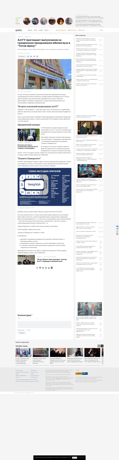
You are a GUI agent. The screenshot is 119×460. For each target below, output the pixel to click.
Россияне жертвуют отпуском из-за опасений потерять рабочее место (84, 154)
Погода (17, 373)
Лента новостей (80, 35)
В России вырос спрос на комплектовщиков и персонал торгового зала (86, 80)
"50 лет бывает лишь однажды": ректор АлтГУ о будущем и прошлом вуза (52, 260)
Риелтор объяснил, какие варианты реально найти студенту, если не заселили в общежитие (87, 191)
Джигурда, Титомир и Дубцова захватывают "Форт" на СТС (86, 140)
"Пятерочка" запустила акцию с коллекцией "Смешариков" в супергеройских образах (86, 149)
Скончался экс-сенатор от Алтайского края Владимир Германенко (86, 136)
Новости (30, 30)
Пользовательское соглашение (22, 372)
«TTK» (33, 392)
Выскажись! (22, 56)
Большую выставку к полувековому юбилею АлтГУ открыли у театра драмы (28, 146)
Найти (101, 30)
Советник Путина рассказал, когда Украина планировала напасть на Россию (86, 263)
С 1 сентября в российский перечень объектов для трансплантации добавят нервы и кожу (85, 269)
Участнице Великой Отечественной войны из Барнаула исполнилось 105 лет (86, 65)
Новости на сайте (19, 370)
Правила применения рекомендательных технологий (26, 379)
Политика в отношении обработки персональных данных (27, 381)
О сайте (32, 373)
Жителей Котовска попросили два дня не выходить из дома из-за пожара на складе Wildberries (86, 55)
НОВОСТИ (20, 36)
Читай (35, 30)
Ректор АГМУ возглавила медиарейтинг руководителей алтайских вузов (85, 247)
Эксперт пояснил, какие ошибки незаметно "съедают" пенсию (86, 241)
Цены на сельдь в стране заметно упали (86, 231)
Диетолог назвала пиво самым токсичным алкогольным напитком (86, 84)
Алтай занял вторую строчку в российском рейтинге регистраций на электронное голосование (86, 258)
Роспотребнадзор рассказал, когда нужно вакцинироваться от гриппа (86, 223)
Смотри (46, 30)
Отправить (21, 332)
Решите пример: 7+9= (23, 330)
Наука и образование (50, 256)
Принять (75, 457)
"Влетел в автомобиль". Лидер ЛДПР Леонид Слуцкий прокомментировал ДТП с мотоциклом (86, 253)
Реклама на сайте (34, 372)
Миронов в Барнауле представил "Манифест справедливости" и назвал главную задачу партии (87, 70)
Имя (19, 318)
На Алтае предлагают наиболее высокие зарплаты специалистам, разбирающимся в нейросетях (86, 180)
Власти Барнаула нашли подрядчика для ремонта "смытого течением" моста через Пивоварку (86, 60)
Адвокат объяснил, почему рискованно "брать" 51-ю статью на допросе (85, 227)
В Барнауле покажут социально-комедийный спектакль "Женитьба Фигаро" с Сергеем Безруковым (86, 159)
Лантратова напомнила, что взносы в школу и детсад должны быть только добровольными (86, 330)
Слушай (41, 30)
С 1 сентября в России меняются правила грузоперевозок (86, 75)
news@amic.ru (58, 378)
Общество (27, 36)
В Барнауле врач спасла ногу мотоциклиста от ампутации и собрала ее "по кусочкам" (86, 49)
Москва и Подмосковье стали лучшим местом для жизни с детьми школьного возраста (85, 324)
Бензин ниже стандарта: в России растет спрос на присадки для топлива (86, 145)
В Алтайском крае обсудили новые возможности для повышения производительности (84, 237)
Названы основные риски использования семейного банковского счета (86, 116)
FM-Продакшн (33, 370)
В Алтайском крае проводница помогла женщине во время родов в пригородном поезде (86, 40)
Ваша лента (82, 30)
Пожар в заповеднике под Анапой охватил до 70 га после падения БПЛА (86, 185)
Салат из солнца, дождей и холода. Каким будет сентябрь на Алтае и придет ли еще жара (86, 318)
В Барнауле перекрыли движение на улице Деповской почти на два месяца (86, 45)
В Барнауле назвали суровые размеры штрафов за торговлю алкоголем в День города (85, 336)
